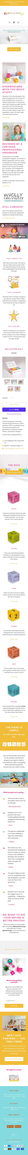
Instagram (23, 1107)
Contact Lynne (21, 1094)
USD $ (13, 1135)
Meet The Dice (16, 1096)
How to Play (7, 1096)
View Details (6, 117)
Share (18, 1126)
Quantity (5, 398)
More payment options (14, 414)
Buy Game (12, 1094)
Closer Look (14, 524)
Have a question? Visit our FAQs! (14, 449)
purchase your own (14, 1059)
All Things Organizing (8, 218)
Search (6, 1094)
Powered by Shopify (14, 1142)
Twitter (15, 1107)
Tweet (11, 1126)
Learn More (5, 186)
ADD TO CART (14, 49)
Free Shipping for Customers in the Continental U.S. (14, 3)
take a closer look (14, 472)
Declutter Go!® (14, 349)
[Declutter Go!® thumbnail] (7, 382)
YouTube (15, 1109)
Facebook (7, 1107)
